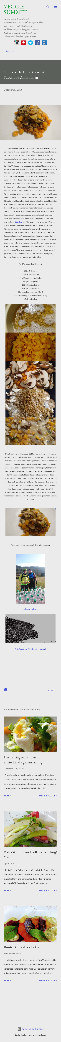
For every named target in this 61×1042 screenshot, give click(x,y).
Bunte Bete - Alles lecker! (22, 947)
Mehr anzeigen (48, 795)
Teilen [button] (49, 690)
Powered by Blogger (32, 1028)
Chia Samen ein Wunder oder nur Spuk (30, 649)
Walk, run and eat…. (30, 609)
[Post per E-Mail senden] (6, 690)
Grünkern (19, 222)
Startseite (10, 51)
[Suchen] (48, 6)
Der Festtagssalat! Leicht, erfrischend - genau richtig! (23, 760)
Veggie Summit (15, 9)
